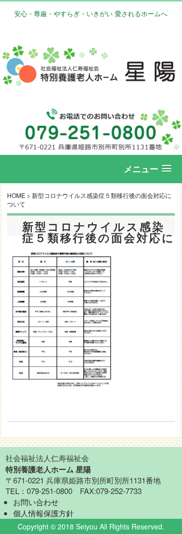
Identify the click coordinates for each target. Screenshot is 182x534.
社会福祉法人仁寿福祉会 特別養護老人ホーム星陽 (91, 65)
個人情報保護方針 (43, 513)
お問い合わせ (36, 502)
